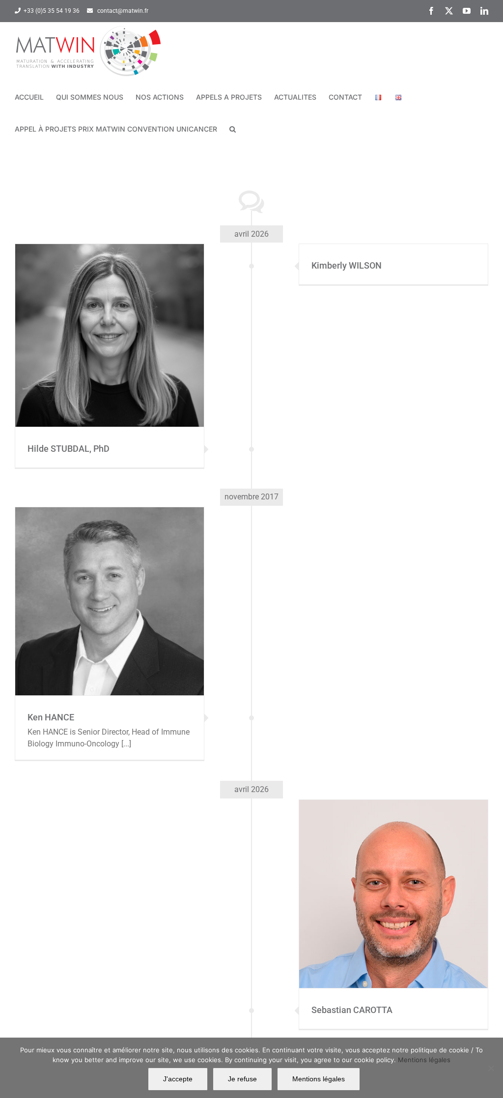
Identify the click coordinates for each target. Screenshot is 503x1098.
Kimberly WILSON (346, 265)
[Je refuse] (491, 1068)
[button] (232, 129)
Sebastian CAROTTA (393, 885)
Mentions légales (424, 1060)
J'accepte (178, 1079)
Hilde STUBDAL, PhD (109, 326)
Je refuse (242, 1079)
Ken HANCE (109, 592)
